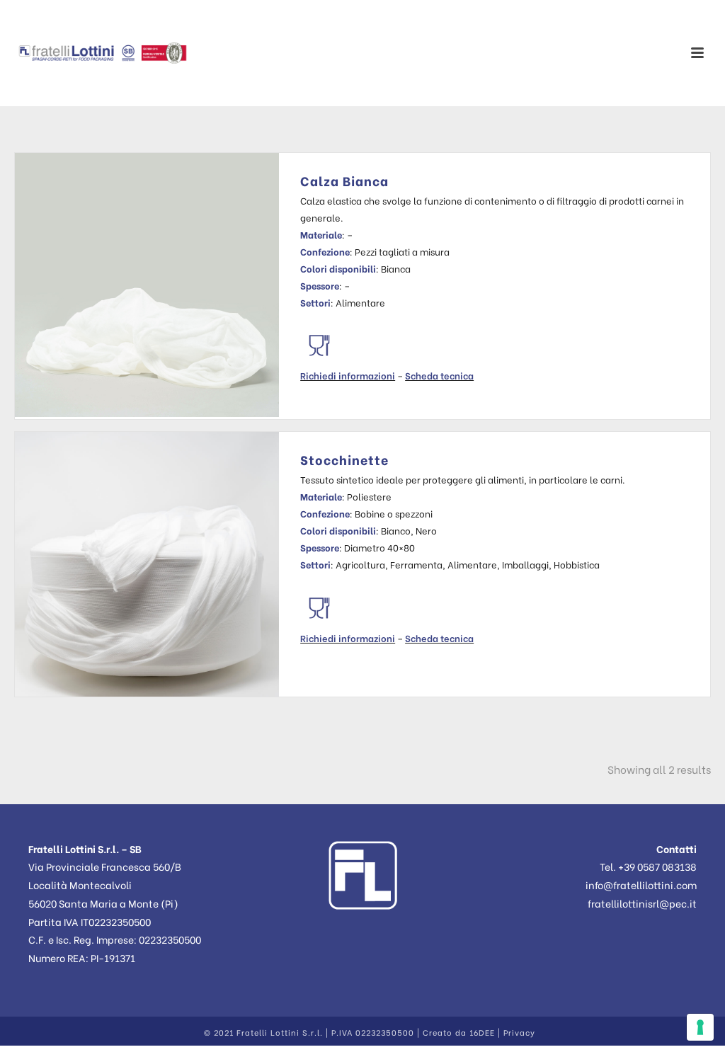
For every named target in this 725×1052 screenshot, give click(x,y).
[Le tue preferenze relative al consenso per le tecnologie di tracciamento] (700, 1027)
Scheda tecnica (439, 375)
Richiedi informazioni (347, 375)
